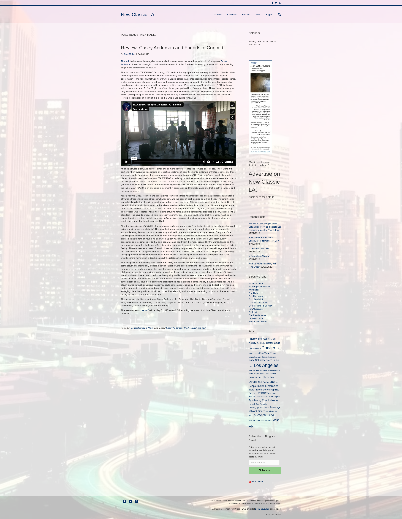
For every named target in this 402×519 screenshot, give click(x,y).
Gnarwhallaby (255, 357)
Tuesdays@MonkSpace (259, 408)
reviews (272, 393)
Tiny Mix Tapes (256, 318)
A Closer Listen (256, 283)
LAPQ (251, 366)
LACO (269, 360)
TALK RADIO (190, 328)
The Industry (270, 400)
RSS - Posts (257, 481)
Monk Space (254, 374)
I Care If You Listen (258, 302)
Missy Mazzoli (274, 370)
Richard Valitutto (256, 396)
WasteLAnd (266, 415)
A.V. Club (253, 293)
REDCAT (263, 393)
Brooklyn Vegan (256, 296)
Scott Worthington (271, 396)
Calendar (217, 14)
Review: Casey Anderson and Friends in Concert (172, 47)
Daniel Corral (253, 354)
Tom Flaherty (261, 404)
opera (273, 381)
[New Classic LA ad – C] (260, 107)
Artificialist (253, 289)
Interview (272, 357)
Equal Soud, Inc (262, 509)
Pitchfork (253, 312)
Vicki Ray (253, 415)
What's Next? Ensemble (260, 420)
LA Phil (276, 360)
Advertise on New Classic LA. (264, 182)
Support (269, 14)
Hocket (264, 357)
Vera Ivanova (271, 411)
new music (255, 377)
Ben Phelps (261, 343)
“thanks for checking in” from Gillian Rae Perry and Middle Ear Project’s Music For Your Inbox (265, 226)
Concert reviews (139, 328)
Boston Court (273, 343)
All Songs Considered (259, 286)
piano (251, 389)
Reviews (246, 14)
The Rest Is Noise (257, 315)
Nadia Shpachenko (268, 374)
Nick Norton (263, 382)
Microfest (263, 370)
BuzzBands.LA (256, 299)
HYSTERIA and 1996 (259, 248)
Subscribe (264, 470)
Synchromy (255, 400)
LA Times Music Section (260, 305)
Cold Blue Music (255, 349)
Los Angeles (266, 365)
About (258, 14)
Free (273, 353)
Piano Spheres (262, 389)
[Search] (278, 14)
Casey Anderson (174, 328)
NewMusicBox (256, 309)
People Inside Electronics (263, 385)
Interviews (232, 14)
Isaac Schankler (257, 360)
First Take (264, 353)
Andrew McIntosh (259, 338)
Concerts (270, 348)
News (151, 328)
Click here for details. (262, 197)
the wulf (145, 310)
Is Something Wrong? (259, 256)
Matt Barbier (254, 370)
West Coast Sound (258, 321)
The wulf (125, 61)
